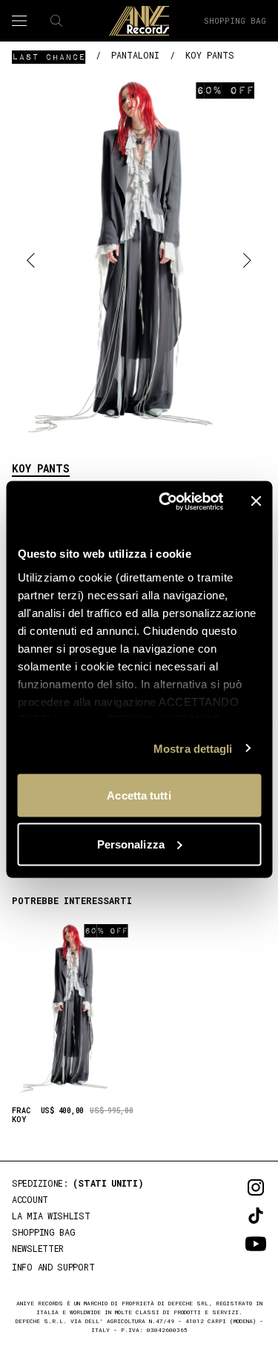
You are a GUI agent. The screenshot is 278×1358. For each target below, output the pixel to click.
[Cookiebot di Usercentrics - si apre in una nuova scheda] (165, 501)
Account (30, 1199)
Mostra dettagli (193, 748)
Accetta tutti (139, 795)
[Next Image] (247, 259)
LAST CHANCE (48, 56)
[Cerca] (56, 21)
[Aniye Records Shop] (139, 21)
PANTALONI (135, 55)
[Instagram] (235, 1187)
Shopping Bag (235, 20)
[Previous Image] (31, 259)
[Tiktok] (235, 1216)
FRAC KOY (21, 1116)
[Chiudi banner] (256, 501)
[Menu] (19, 21)
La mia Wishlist (51, 1216)
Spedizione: (78, 1183)
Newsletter (38, 1248)
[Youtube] (235, 1244)
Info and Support (53, 1267)
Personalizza (131, 843)
